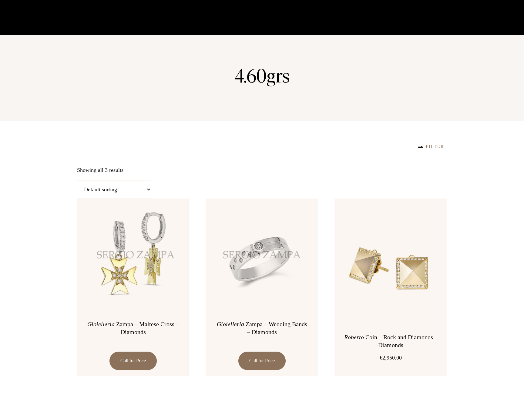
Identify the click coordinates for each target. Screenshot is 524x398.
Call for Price (133, 360)
